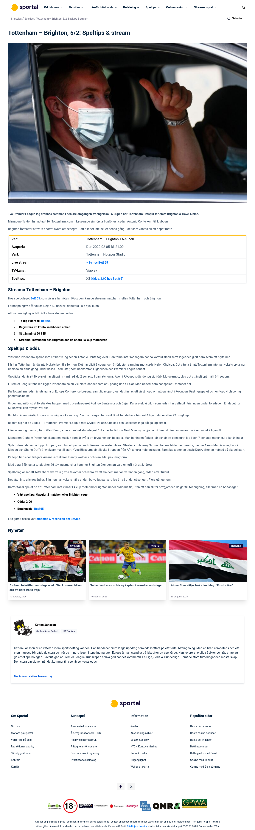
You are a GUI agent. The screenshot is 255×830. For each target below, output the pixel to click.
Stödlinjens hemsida (137, 826)
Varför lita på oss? (21, 740)
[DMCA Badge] (54, 806)
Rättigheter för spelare (84, 747)
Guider (134, 726)
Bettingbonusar (199, 747)
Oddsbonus (51, 7)
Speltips (151, 7)
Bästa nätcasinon (200, 726)
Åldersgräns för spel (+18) (86, 733)
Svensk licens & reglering (85, 753)
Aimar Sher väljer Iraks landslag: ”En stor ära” (202, 585)
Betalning (129, 7)
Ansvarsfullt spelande (83, 726)
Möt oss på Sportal (22, 733)
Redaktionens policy (22, 747)
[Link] (47, 561)
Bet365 (35, 298)
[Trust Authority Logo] (86, 806)
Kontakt (15, 760)
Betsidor (74, 7)
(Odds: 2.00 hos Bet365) (107, 278)
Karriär (15, 767)
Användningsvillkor (141, 733)
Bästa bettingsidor (201, 740)
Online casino (175, 7)
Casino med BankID (201, 760)
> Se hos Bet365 (97, 262)
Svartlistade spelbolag (83, 760)
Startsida (16, 19)
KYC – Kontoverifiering (143, 747)
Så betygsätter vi (20, 753)
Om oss (15, 726)
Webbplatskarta (139, 767)
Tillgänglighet (138, 760)
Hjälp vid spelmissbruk (84, 740)
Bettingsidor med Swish (203, 753)
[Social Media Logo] (121, 786)
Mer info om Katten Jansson (30, 676)
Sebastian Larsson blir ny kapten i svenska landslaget (126, 585)
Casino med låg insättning (205, 767)
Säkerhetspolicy (139, 740)
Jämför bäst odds (101, 7)
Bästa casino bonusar (203, 733)
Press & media (138, 753)
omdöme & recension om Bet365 (58, 519)
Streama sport (203, 7)
